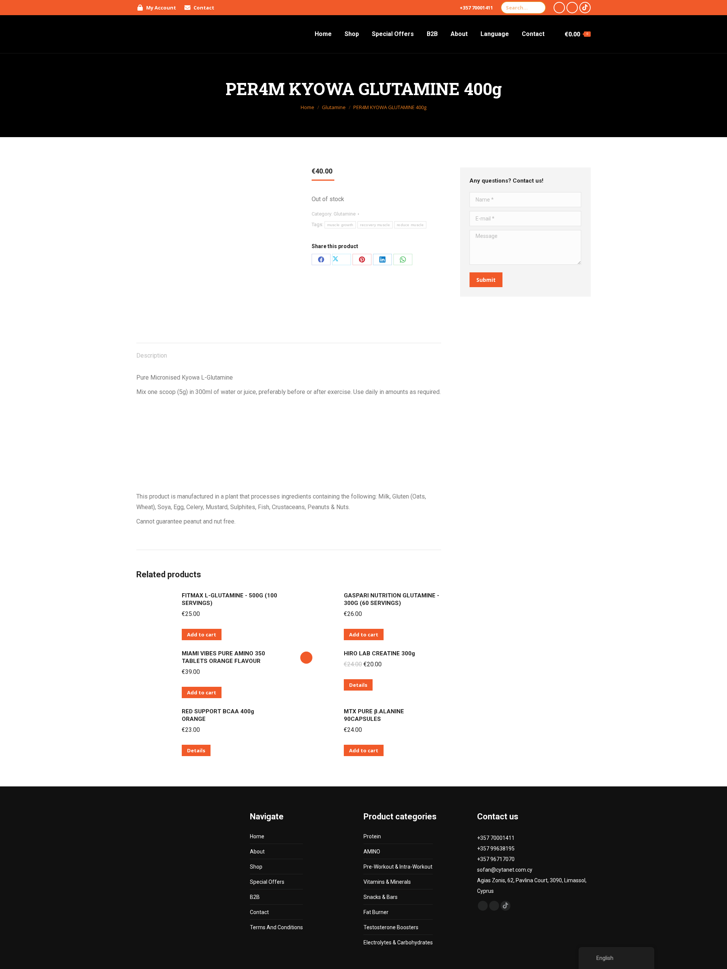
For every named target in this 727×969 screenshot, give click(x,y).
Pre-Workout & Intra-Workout (398, 867)
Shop (256, 867)
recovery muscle (375, 225)
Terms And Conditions (276, 927)
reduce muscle (410, 225)
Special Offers (267, 882)
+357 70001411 (476, 7)
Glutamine (345, 214)
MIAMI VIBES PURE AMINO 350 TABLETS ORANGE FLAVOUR (223, 657)
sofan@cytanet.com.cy (504, 870)
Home (257, 836)
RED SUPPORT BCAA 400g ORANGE (218, 715)
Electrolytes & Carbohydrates (398, 942)
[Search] (538, 7)
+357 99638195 (496, 849)
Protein (372, 836)
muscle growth (340, 225)
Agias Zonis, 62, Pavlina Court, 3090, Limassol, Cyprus (532, 885)
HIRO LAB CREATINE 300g (379, 653)
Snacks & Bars (381, 897)
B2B (255, 897)
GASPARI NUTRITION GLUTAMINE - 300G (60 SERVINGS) (391, 599)
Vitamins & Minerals (387, 882)
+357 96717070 (496, 859)
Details (358, 684)
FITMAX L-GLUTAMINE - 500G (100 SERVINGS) (229, 599)
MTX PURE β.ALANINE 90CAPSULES (374, 715)
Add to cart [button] (201, 634)
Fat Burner (376, 912)
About (257, 852)
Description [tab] (151, 355)
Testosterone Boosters (391, 927)
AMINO (372, 852)
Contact (259, 912)
